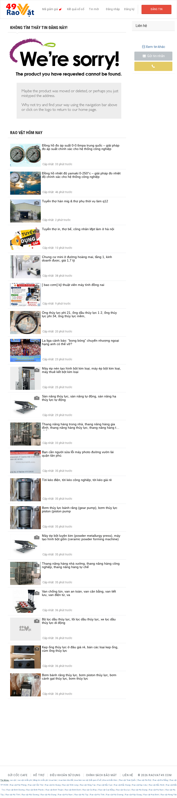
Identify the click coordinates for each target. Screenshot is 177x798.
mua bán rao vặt (81, 780)
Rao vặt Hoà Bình (151, 795)
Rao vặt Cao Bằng (106, 790)
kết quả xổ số (95, 780)
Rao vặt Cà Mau (89, 790)
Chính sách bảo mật (101, 775)
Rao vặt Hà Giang (139, 790)
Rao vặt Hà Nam (156, 790)
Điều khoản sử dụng (65, 775)
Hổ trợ (38, 775)
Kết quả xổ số (75, 9)
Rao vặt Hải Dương (30, 795)
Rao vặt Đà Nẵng (160, 780)
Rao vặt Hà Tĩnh (13, 795)
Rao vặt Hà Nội (144, 780)
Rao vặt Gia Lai (122, 790)
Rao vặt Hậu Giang (133, 795)
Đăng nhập (113, 9)
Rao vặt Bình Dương (15, 790)
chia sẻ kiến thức (110, 780)
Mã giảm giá (50, 9)
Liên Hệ (128, 775)
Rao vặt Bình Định (72, 790)
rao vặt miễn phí (25, 780)
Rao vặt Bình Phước (35, 790)
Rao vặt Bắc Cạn (105, 785)
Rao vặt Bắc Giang (122, 785)
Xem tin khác (155, 47)
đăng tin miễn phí (40, 780)
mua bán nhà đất (66, 780)
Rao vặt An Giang (52, 785)
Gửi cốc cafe (17, 775)
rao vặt (13, 780)
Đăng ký (129, 9)
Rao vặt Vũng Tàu (87, 785)
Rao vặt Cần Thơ (36, 785)
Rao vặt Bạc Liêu (140, 785)
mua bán (53, 780)
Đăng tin (156, 9)
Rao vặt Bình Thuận (54, 790)
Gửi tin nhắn (156, 56)
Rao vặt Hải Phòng (18, 785)
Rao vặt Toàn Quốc (127, 780)
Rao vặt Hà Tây (81, 795)
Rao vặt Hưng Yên (168, 795)
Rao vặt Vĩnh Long (70, 785)
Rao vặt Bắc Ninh (156, 785)
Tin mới (94, 9)
